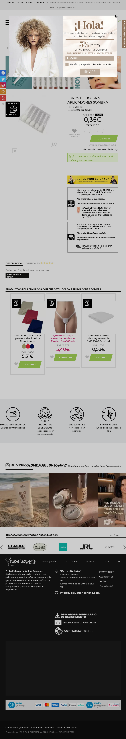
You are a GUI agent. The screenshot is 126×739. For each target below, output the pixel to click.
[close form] (116, 16)
